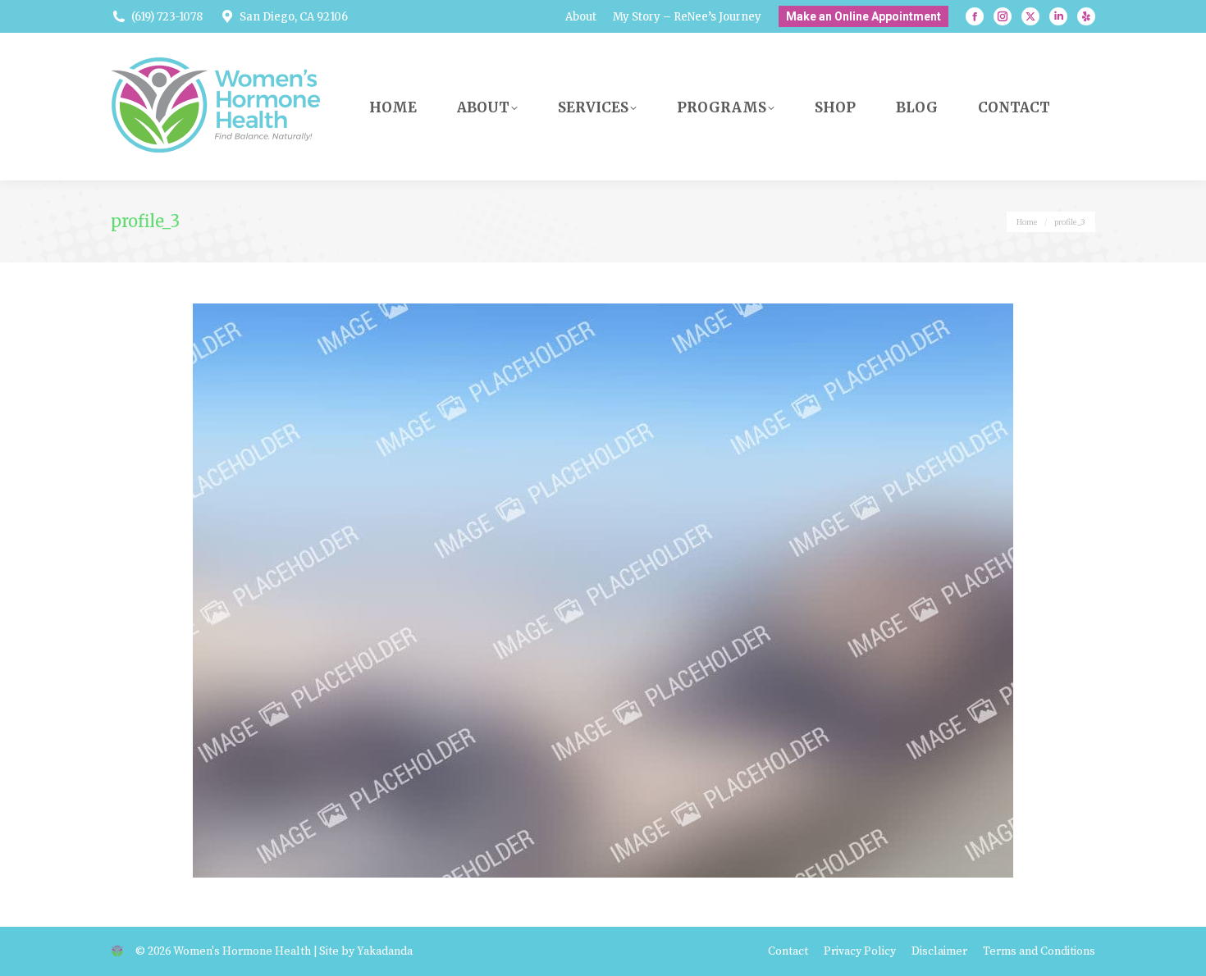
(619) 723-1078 (167, 17)
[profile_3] (603, 590)
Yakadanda (385, 951)
